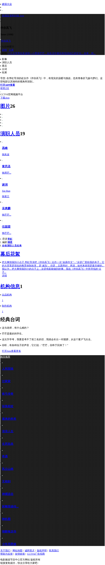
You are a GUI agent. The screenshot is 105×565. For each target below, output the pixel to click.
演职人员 (10, 133)
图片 (5, 106)
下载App (4, 97)
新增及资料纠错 (13, 15)
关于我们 (5, 550)
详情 (4, 275)
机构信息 (10, 286)
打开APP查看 (7, 85)
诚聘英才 (30, 550)
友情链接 (20, 553)
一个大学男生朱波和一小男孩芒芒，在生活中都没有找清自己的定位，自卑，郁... (52, 53)
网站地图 (17, 550)
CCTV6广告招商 (36, 553)
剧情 (4, 50)
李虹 (10, 239)
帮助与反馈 (6, 553)
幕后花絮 (10, 254)
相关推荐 (5, 356)
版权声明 (42, 550)
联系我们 (54, 550)
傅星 (10, 242)
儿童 (11, 50)
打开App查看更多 (11, 351)
